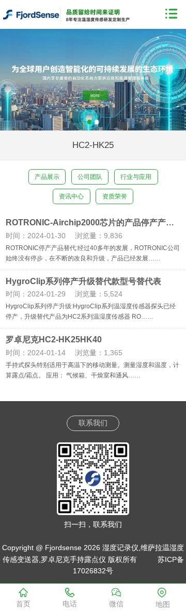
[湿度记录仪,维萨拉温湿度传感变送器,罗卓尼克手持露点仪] (72, 13)
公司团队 (90, 176)
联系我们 (93, 423)
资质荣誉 (114, 196)
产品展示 (47, 176)
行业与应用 (135, 176)
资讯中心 (71, 196)
